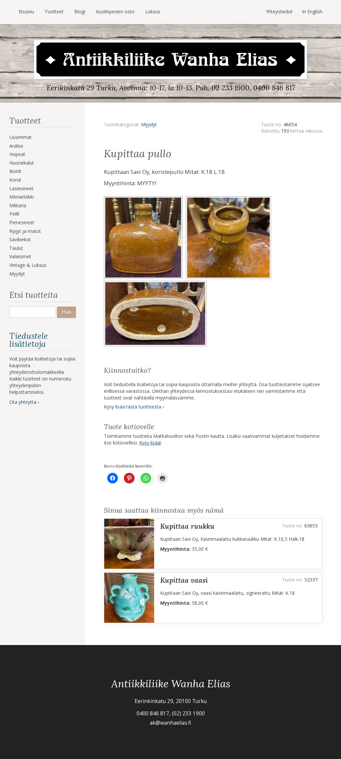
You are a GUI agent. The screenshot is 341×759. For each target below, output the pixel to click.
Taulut (16, 248)
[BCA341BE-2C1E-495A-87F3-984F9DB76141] (145, 198)
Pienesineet (21, 222)
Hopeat (17, 154)
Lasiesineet (21, 188)
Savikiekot (20, 239)
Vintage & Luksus (28, 265)
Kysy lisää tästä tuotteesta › (134, 406)
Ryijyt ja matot (25, 231)
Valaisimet (20, 256)
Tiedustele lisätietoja (28, 340)
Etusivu (26, 11)
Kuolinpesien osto (115, 11)
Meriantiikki (21, 197)
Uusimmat (20, 137)
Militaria (17, 205)
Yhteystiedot (279, 11)
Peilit (14, 214)
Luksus (152, 11)
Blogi (79, 11)
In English (312, 11)
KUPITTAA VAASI (184, 580)
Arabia (16, 146)
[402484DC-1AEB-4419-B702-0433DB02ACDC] (229, 198)
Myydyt (17, 274)
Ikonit (15, 171)
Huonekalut (21, 163)
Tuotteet (54, 11)
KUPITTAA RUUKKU (187, 526)
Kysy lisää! (150, 442)
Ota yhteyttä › (24, 402)
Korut (15, 180)
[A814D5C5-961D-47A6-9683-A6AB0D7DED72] (156, 283)
